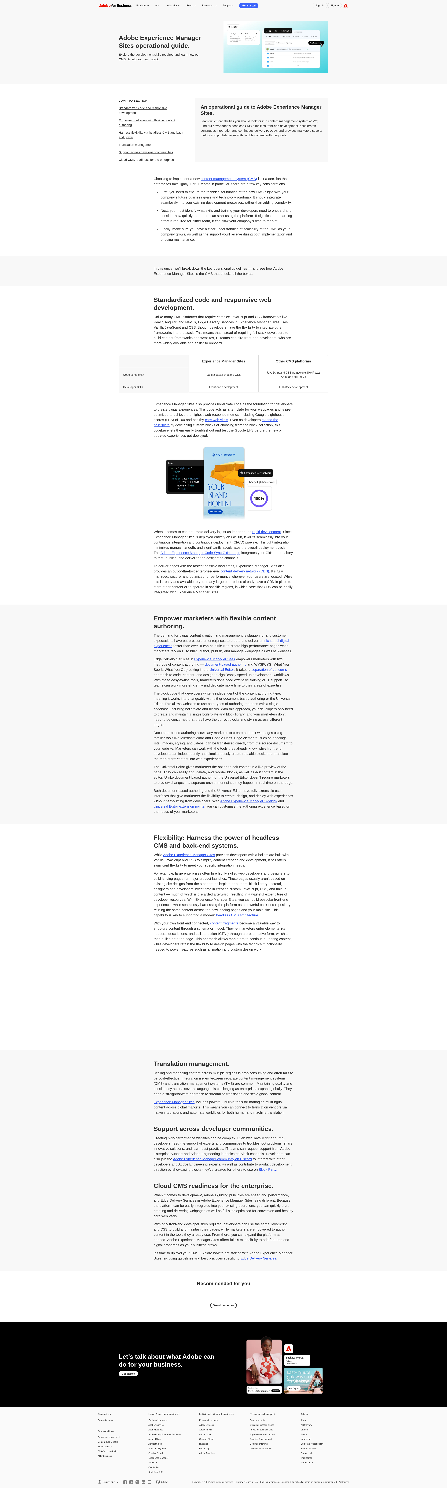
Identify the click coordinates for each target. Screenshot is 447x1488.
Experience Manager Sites (214, 659)
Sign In (320, 5)
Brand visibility (105, 1446)
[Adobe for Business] (345, 5)
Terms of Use (251, 1482)
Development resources (261, 1448)
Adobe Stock (205, 1434)
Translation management (136, 145)
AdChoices (344, 1482)
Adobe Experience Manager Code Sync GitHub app (200, 553)
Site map (285, 1482)
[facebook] (125, 1482)
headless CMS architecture (237, 915)
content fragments (224, 923)
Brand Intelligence (157, 1448)
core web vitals (216, 420)
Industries (172, 5)
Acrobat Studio (155, 1444)
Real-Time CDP (155, 1472)
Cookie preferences (269, 1482)
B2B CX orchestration (108, 1451)
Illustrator (203, 1444)
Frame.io (152, 1462)
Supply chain (307, 1453)
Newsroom (306, 1439)
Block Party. (268, 1169)
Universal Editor (222, 670)
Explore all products (157, 1420)
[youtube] (149, 1482)
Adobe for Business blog (261, 1430)
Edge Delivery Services (258, 1258)
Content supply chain (108, 1442)
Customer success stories (262, 1425)
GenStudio (153, 1467)
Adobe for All (307, 1462)
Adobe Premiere (207, 1453)
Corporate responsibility (312, 1444)
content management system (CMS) (229, 179)
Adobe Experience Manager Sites (189, 855)
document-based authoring (225, 664)
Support (227, 5)
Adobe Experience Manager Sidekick (248, 801)
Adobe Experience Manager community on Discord (212, 1159)
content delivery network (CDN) (245, 571)
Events (304, 1434)
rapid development (266, 532)
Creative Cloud (155, 1453)
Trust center (306, 1458)
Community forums (259, 1444)
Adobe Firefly (205, 1430)
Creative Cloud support (261, 1439)
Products (141, 5)
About (303, 1420)
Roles (189, 5)
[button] (108, 1482)
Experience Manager (158, 1458)
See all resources (223, 1305)
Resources (208, 5)
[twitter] (137, 1482)
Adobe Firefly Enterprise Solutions (164, 1434)
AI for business (105, 1456)
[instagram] (131, 1482)
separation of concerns (269, 670)
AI (156, 5)
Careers (304, 1430)
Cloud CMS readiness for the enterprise (146, 160)
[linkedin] (143, 1482)
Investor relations (309, 1448)
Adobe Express (155, 1430)
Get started (249, 5)
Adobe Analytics (156, 1425)
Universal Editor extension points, (179, 806)
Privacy (239, 1482)
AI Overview (306, 1425)
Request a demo (105, 1420)
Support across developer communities (146, 152)
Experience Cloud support (262, 1434)
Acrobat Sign (154, 1439)
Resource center (258, 1420)
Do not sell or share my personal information (313, 1482)
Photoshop (204, 1448)
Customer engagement (109, 1437)
